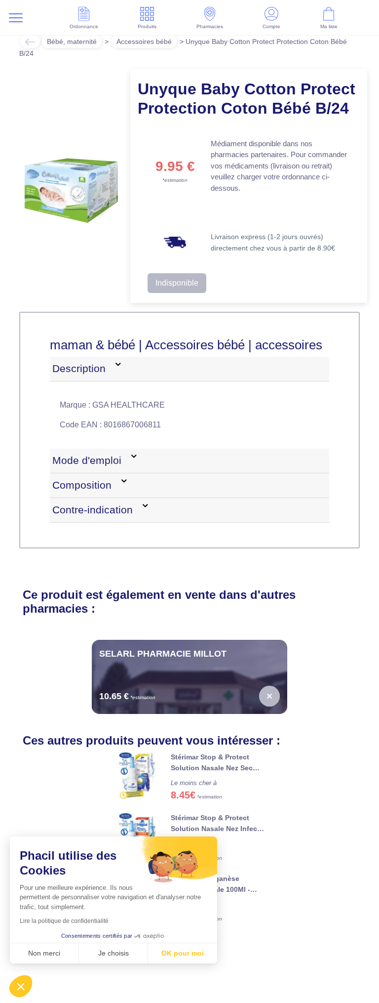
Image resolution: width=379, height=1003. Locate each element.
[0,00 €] (269, 696)
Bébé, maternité (72, 41)
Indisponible (176, 283)
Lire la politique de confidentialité (64, 921)
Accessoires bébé (144, 41)
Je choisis (113, 953)
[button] (21, 986)
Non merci (44, 953)
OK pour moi (182, 953)
